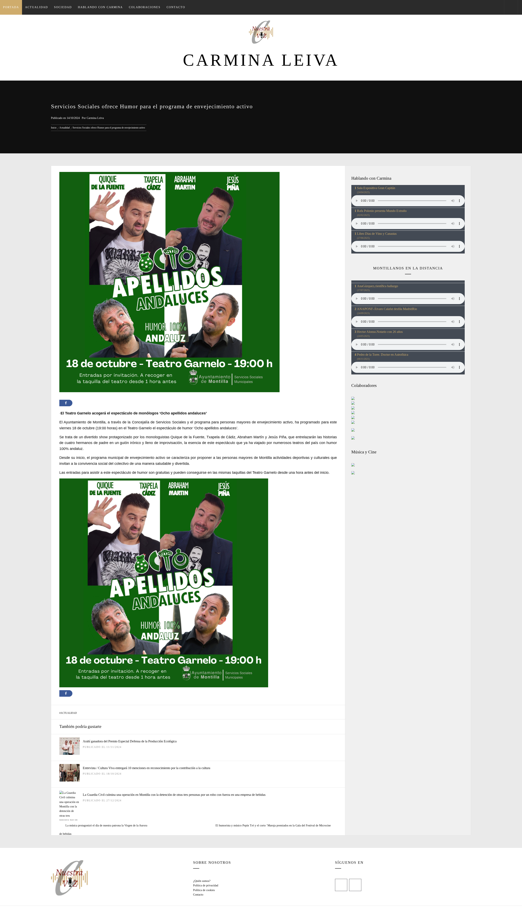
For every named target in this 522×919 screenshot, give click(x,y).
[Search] (511, 7)
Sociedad (63, 7)
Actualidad (36, 7)
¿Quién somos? (201, 880)
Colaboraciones (144, 7)
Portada (11, 7)
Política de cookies (204, 890)
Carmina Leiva (261, 60)
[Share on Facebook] (65, 403)
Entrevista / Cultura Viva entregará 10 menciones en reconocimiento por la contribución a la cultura (146, 768)
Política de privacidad (205, 885)
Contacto (176, 7)
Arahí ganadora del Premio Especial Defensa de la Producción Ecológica (130, 741)
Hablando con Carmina (100, 7)
